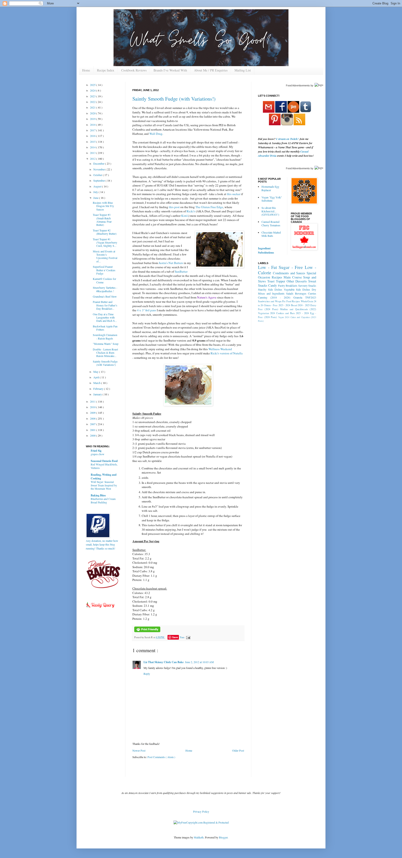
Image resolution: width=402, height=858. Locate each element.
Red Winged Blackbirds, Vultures (104, 466)
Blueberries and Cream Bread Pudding (103, 500)
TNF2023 (310, 297)
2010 (93, 407)
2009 (93, 412)
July (96, 192)
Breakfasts (291, 285)
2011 (93, 401)
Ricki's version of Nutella (227, 353)
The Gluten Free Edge (209, 207)
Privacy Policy (201, 811)
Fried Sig (96, 451)
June (96, 198)
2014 (93, 147)
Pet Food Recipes (291, 301)
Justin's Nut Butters (171, 263)
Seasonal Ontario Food (104, 461)
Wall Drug (155, 134)
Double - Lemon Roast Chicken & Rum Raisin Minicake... (105, 352)
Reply (147, 673)
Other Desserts (297, 281)
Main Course (293, 277)
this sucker (233, 194)
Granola (297, 297)
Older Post (238, 750)
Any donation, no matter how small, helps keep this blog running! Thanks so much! (102, 544)
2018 (93, 124)
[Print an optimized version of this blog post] (147, 631)
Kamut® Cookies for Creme (104, 280)
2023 (93, 96)
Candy (272, 285)
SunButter (181, 271)
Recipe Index (105, 70)
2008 (93, 418)
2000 (93, 435)
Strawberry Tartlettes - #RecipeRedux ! (105, 289)
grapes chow (97, 454)
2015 (93, 141)
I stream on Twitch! (287, 139)
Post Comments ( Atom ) (161, 757)
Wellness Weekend (220, 349)
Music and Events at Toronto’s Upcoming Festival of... (105, 256)
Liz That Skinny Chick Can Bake (164, 662)
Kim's (184, 216)
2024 (93, 90)
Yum (182, 637)
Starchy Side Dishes (270, 289)
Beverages (300, 293)
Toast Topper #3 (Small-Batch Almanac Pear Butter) (102, 220)
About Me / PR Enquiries (211, 70)
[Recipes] (100, 608)
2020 (93, 113)
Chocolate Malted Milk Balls (271, 234)
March (97, 383)
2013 (93, 153)
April (96, 377)
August (97, 186)
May (96, 371)
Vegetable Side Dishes (297, 289)
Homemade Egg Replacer (270, 188)
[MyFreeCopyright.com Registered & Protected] (201, 822)
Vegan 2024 (284, 317)
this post (174, 207)
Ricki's (191, 211)
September (99, 180)
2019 (93, 119)
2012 (93, 158)
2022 (93, 102)
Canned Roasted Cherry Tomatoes (270, 223)
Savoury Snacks (307, 285)
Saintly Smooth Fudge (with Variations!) (173, 98)
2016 (93, 136)
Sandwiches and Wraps (269, 301)
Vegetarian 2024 (266, 313)
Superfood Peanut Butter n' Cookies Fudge (104, 270)
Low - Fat (267, 267)
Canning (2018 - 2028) (274, 297)
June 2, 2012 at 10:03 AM (199, 662)
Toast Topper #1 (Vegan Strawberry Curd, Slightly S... (105, 242)
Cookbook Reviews (134, 70)
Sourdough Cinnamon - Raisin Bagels (105, 336)
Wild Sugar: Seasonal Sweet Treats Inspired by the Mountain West (104, 485)
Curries (312, 293)
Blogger (223, 837)
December (99, 163)
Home (86, 70)
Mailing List (242, 70)
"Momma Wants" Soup (105, 344)
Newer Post (138, 750)
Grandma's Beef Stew (105, 296)
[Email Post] (187, 637)
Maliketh (199, 837)
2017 (93, 130)
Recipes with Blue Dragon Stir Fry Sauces (103, 206)
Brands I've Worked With (170, 70)
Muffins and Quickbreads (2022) (298, 309)
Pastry (281, 285)
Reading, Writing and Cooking (104, 476)
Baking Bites (98, 495)
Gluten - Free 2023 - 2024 (277, 305)
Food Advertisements (298, 85)
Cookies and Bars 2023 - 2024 (292, 313)
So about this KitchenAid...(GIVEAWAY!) (270, 211)
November (99, 169)
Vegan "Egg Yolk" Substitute (271, 198)
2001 (93, 430)
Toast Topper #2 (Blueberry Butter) (105, 231)
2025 (93, 85)
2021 (93, 107)
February (98, 388)
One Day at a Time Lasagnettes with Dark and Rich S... (105, 317)
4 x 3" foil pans (146, 310)
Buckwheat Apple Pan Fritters (105, 327)
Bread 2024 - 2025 (300, 305)
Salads (289, 293)
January (98, 394)
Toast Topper (276, 281)
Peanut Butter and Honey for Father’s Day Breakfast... (105, 305)
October (98, 175)
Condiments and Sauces (289, 273)
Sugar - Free (291, 267)
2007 (93, 424)
